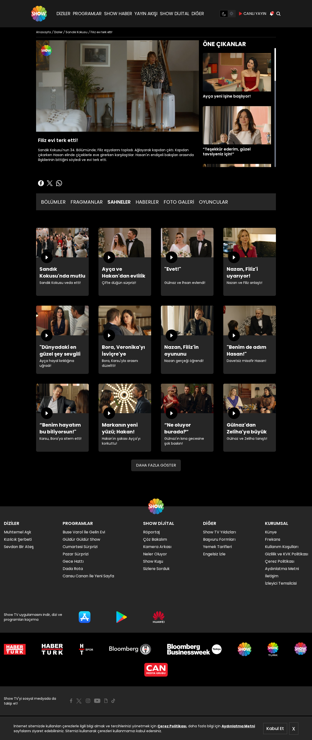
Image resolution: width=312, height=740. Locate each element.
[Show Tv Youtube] (97, 701)
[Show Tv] (39, 13)
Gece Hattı (73, 561)
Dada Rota (73, 568)
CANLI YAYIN (255, 13)
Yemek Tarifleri (217, 547)
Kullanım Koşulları (281, 547)
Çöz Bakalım (155, 539)
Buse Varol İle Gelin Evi (84, 532)
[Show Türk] (272, 649)
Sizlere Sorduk (156, 568)
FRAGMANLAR (86, 202)
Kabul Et (275, 728)
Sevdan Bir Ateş (19, 547)
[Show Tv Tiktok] (113, 701)
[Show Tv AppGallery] (158, 617)
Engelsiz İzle (214, 554)
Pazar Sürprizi (75, 554)
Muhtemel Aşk (17, 532)
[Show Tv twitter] (79, 701)
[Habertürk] (15, 649)
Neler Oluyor (155, 554)
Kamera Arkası (157, 547)
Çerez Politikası (171, 726)
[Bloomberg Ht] (130, 649)
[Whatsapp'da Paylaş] (59, 183)
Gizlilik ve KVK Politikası (286, 554)
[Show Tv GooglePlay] (121, 617)
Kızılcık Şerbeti (18, 539)
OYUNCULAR (213, 202)
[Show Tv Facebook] (71, 701)
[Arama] (278, 13)
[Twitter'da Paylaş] (50, 183)
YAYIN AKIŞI (146, 13)
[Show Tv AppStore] (84, 617)
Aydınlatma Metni (238, 726)
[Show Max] (301, 649)
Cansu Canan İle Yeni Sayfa (88, 576)
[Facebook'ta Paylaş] (41, 183)
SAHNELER (119, 202)
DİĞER (198, 13)
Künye (271, 532)
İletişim (271, 576)
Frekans (272, 539)
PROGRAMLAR (87, 13)
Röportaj (151, 532)
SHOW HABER (118, 13)
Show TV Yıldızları (219, 532)
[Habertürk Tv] (52, 649)
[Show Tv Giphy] (105, 701)
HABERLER (147, 202)
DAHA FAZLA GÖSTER (156, 465)
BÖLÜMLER (53, 202)
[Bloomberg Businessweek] (194, 649)
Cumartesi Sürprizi (80, 547)
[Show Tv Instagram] (88, 701)
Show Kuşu (153, 561)
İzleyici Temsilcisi (281, 583)
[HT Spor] (86, 649)
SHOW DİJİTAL (174, 13)
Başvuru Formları (219, 539)
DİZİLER (63, 13)
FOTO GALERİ (179, 202)
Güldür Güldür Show (81, 539)
